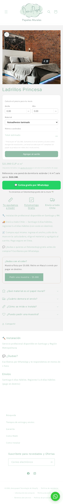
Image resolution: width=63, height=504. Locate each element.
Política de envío (44, 493)
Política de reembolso (50, 488)
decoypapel (15, 488)
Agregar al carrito (31, 154)
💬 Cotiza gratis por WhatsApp (31, 185)
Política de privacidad (43, 498)
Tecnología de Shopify (29, 488)
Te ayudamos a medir (10, 207)
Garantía (10, 429)
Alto (33, 106)
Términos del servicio (22, 498)
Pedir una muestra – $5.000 (24, 277)
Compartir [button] (10, 323)
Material (8, 117)
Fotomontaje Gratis (31, 207)
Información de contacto (25, 493)
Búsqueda (11, 415)
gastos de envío (26, 168)
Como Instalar (13, 442)
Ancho (7, 106)
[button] (6, 12)
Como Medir (12, 435)
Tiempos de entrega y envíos (20, 422)
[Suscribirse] (51, 462)
